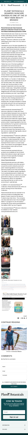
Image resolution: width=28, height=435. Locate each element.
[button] (26, 318)
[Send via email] (24, 318)
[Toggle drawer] (2, 5)
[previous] (2, 1)
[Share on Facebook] (18, 318)
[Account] (23, 5)
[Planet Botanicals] (14, 5)
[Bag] (26, 5)
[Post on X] (20, 318)
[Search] (4, 5)
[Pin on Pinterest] (22, 318)
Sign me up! (14, 417)
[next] (26, 1)
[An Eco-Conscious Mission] (14, 337)
